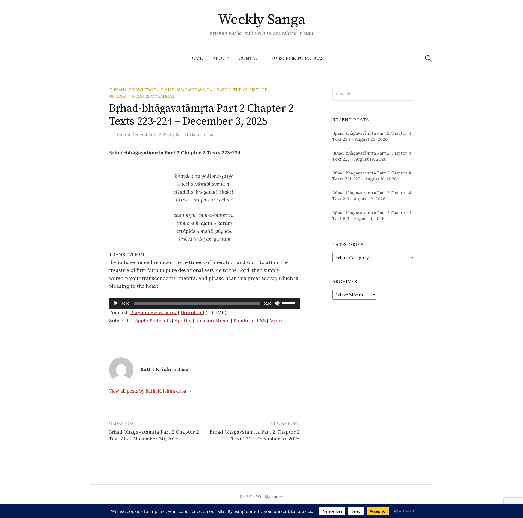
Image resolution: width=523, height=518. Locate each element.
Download (192, 312)
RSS (261, 320)
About (221, 58)
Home (195, 58)
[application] (204, 303)
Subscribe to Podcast (299, 58)
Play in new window (153, 312)
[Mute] (277, 303)
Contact (250, 58)
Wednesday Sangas (152, 96)
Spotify (183, 320)
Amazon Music (212, 320)
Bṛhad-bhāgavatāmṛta (186, 90)
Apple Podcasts (153, 320)
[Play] (116, 303)
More (276, 320)
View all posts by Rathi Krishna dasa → (150, 391)
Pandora (243, 320)
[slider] (289, 303)
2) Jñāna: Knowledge (132, 90)
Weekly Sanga (261, 19)
